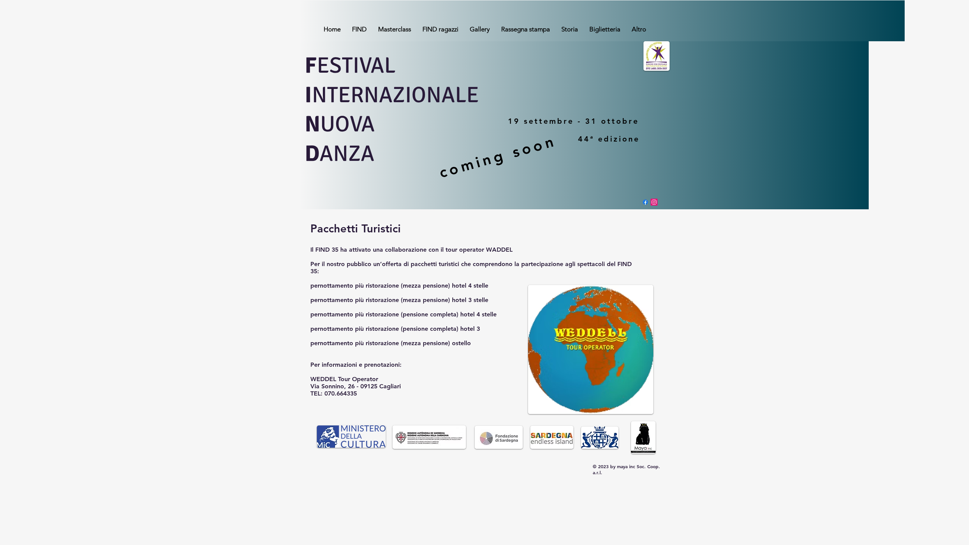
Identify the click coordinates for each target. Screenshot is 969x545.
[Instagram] (654, 202)
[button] (359, 29)
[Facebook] (645, 202)
